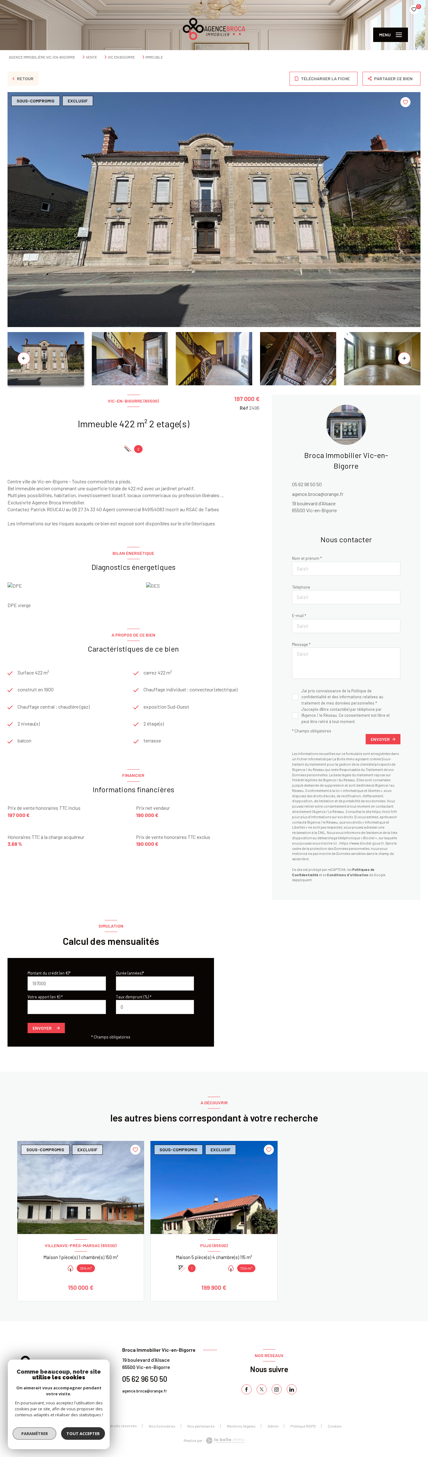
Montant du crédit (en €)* (49, 973)
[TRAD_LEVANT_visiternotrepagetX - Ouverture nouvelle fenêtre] (262, 1389)
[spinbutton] (155, 1007)
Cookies (335, 1426)
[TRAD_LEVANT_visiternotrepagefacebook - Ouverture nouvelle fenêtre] (247, 1389)
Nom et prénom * (307, 558)
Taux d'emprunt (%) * (133, 996)
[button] (404, 358)
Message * (301, 644)
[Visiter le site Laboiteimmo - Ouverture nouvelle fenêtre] (225, 1440)
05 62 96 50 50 (307, 484)
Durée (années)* (130, 973)
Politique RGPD (303, 1426)
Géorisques (203, 523)
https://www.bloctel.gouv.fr (361, 843)
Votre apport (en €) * (45, 996)
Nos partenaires (201, 1426)
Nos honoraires (162, 1426)
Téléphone (301, 587)
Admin (273, 1426)
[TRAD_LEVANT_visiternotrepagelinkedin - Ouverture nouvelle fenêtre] (292, 1389)
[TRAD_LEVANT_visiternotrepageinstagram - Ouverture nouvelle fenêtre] (277, 1389)
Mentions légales (241, 1426)
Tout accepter (83, 1433)
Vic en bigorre (121, 57)
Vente (91, 57)
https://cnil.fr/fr (384, 811)
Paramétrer (34, 1433)
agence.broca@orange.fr (317, 494)
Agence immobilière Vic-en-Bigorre (42, 57)
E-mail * (299, 615)
